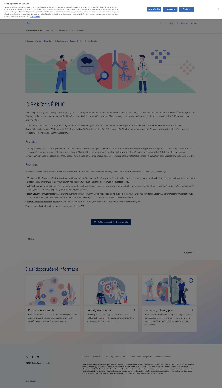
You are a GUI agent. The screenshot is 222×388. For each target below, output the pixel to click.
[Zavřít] (218, 9)
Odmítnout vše (170, 9)
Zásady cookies (35, 16)
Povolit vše (186, 9)
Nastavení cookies (154, 9)
